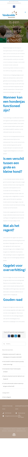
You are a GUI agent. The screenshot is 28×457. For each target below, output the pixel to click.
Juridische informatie (7, 429)
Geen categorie (7, 397)
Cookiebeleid (19, 429)
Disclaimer (14, 429)
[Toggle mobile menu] (25, 12)
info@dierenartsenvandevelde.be (14, 3)
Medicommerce (23, 431)
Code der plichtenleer (11, 431)
